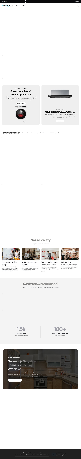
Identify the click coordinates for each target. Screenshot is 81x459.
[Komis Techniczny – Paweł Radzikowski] (7, 5)
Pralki (23, 133)
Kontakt (23, 5)
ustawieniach (46, 454)
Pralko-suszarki (47, 133)
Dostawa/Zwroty (5, 1)
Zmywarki (56, 133)
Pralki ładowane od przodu (34, 133)
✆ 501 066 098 (76, 1)
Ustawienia (60, 454)
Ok (53, 454)
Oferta (17, 5)
